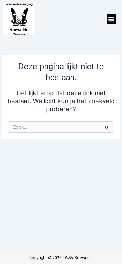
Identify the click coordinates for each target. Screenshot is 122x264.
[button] (112, 19)
